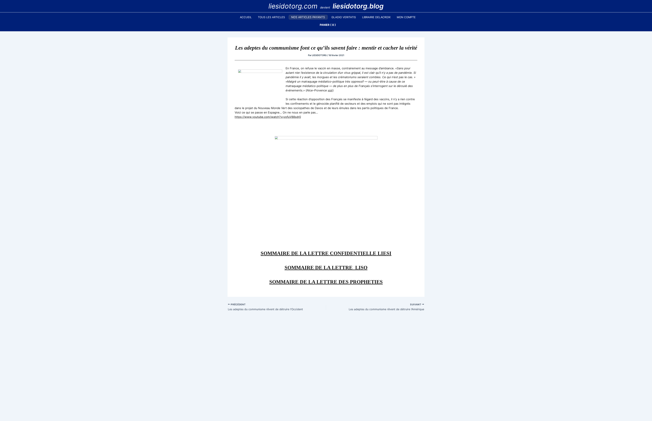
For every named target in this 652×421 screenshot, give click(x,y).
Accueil (246, 17)
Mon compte (406, 17)
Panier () (328, 25)
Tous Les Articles (271, 17)
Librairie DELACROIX (376, 17)
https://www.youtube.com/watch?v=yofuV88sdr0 (268, 117)
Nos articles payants (308, 17)
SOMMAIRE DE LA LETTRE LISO (326, 267)
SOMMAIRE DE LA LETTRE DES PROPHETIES (326, 282)
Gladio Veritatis (343, 17)
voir (330, 90)
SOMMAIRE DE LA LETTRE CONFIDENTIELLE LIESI (326, 253)
